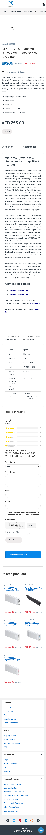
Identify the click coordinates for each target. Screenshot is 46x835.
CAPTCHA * (10, 519)
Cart (5, 767)
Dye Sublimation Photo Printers (16, 795)
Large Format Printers (12, 784)
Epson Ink (30, 339)
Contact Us (8, 711)
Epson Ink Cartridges (10, 585)
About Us (7, 707)
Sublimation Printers (11, 799)
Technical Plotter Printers (14, 792)
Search (33, 4)
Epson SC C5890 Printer (18, 290)
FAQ (5, 747)
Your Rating (10, 462)
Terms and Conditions (12, 743)
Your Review (10, 472)
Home (4, 11)
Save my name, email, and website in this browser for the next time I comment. (24, 513)
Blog (5, 715)
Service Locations (11, 723)
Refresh (31, 525)
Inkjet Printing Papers (12, 807)
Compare (23, 72)
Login (6, 760)
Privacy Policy (9, 739)
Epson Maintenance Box (32, 585)
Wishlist (7, 771)
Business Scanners (11, 811)
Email (8, 501)
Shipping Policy (10, 736)
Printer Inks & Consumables (21, 11)
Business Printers (10, 788)
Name (8, 490)
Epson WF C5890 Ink (8, 44)
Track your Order (10, 764)
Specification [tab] (29, 147)
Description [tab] (7, 147)
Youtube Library (10, 719)
